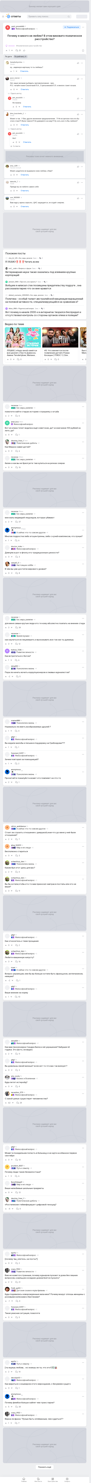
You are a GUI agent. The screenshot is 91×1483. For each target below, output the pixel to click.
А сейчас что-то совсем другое (31, 533)
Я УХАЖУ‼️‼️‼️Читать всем (22, 262)
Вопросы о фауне (25, 268)
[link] (23, 345)
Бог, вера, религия (25, 258)
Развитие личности (25, 652)
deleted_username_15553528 (19, 295)
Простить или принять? (28, 282)
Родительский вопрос (26, 308)
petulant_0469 (13, 282)
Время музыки (22, 636)
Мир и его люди (23, 848)
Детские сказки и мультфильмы (30, 1290)
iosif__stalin (13, 268)
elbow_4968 (13, 308)
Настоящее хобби (24, 565)
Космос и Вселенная (25, 1079)
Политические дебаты (26, 443)
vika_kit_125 (13, 258)
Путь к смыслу (22, 1168)
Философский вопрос (25, 29)
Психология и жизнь (25, 669)
